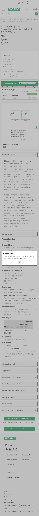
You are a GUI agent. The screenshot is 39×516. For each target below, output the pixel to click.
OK (19, 262)
